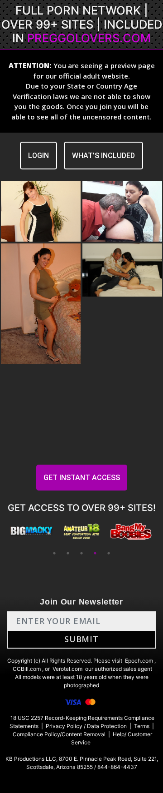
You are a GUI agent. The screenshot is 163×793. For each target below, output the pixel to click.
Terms (141, 726)
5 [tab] (108, 553)
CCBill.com (27, 668)
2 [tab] (67, 553)
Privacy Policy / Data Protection (86, 726)
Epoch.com (139, 660)
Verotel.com (67, 668)
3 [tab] (81, 553)
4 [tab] (95, 553)
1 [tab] (54, 553)
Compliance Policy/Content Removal (59, 734)
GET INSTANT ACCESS (81, 477)
